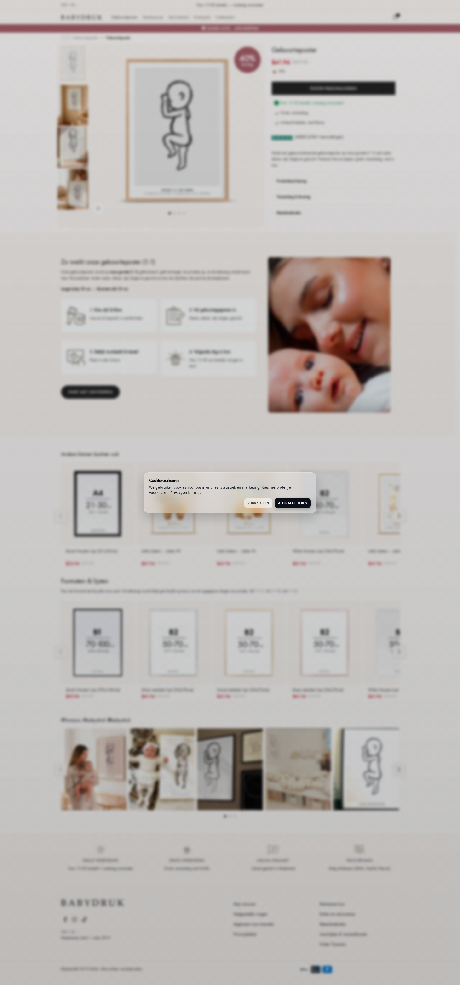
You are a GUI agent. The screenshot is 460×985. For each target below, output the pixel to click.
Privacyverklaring (185, 492)
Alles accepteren (292, 503)
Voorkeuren (258, 503)
